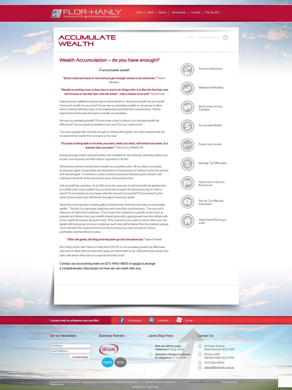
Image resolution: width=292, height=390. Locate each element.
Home (139, 12)
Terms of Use (229, 382)
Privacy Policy (57, 384)
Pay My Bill (212, 12)
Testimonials (179, 12)
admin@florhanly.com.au (219, 367)
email (136, 263)
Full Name (57, 345)
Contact (195, 12)
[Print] (225, 37)
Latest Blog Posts (160, 335)
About (150, 12)
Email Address (59, 351)
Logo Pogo (152, 386)
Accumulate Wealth (209, 37)
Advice (162, 12)
